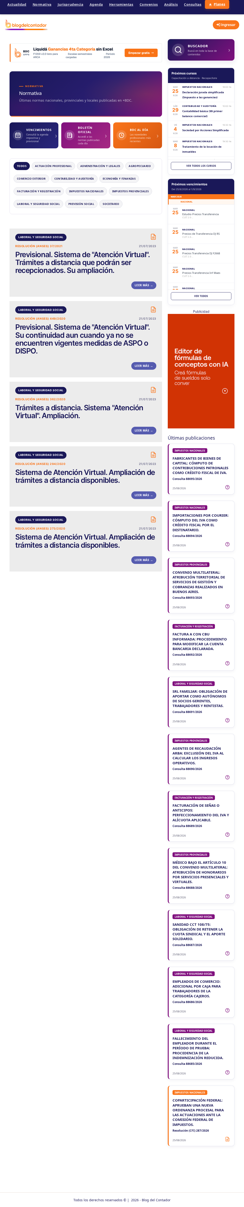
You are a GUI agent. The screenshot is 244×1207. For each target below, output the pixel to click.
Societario (111, 204)
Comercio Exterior (31, 178)
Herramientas (121, 4)
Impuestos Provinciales (130, 191)
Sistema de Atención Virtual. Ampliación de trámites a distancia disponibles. (85, 476)
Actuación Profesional (53, 166)
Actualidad (16, 4)
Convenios (149, 4)
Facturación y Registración (39, 191)
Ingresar (227, 24)
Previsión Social (81, 204)
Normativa (42, 4)
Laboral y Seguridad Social (38, 204)
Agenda (96, 4)
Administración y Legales (100, 166)
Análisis (171, 4)
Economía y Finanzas (119, 178)
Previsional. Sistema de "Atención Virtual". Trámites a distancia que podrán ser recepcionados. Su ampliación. (82, 262)
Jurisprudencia (70, 4)
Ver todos (201, 296)
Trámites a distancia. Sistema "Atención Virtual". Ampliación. (79, 411)
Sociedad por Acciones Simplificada (205, 130)
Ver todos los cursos (201, 165)
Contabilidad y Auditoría (74, 178)
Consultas (192, 4)
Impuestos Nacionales (86, 191)
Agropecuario (140, 166)
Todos (21, 166)
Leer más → (144, 285)
